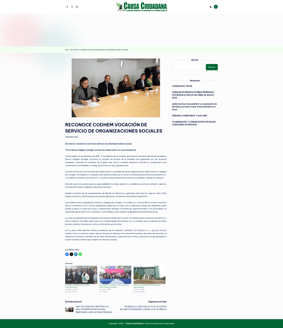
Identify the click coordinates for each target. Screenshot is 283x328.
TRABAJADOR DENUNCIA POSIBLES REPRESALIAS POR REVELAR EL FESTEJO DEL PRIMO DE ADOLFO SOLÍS (193, 95)
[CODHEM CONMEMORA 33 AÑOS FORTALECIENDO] (81, 275)
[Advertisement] (141, 30)
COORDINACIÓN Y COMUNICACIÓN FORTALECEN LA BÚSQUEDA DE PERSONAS (194, 123)
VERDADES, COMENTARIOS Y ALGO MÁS (189, 115)
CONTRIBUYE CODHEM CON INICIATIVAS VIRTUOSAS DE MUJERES (114, 286)
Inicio (67, 50)
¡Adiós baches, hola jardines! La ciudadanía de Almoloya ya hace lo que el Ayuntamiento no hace (194, 107)
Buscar (194, 59)
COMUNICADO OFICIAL (182, 86)
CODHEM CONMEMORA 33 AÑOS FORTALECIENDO (77, 286)
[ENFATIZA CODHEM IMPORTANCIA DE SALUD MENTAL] (149, 275)
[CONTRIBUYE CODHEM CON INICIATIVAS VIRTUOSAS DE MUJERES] (115, 275)
